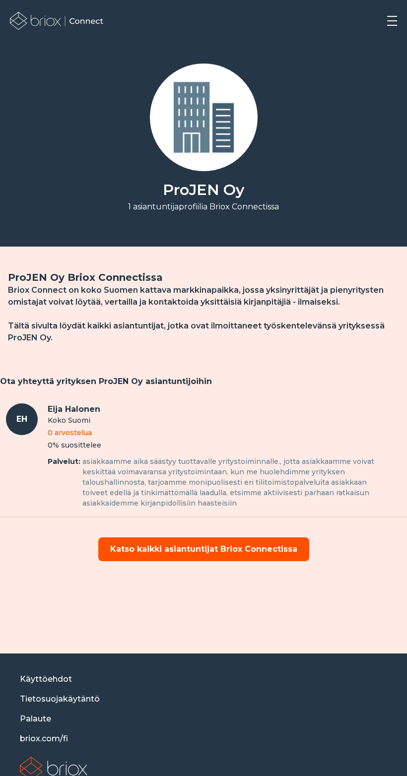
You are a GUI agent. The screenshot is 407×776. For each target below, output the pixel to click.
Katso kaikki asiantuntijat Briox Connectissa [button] (203, 549)
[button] (392, 21)
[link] (57, 21)
